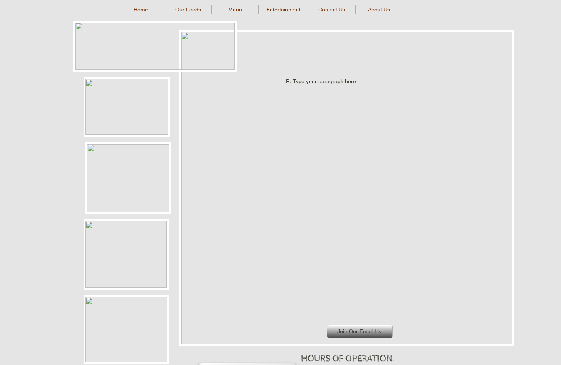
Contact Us (331, 9)
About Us (379, 9)
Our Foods (188, 9)
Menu (235, 9)
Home (141, 9)
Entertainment (283, 9)
